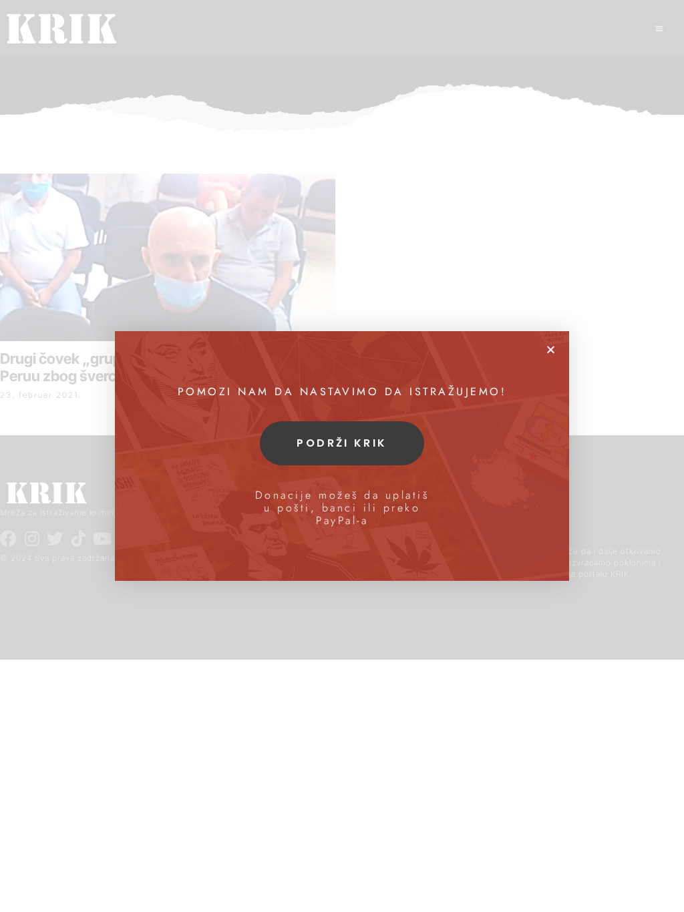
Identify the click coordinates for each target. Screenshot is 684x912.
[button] (551, 350)
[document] (342, 456)
